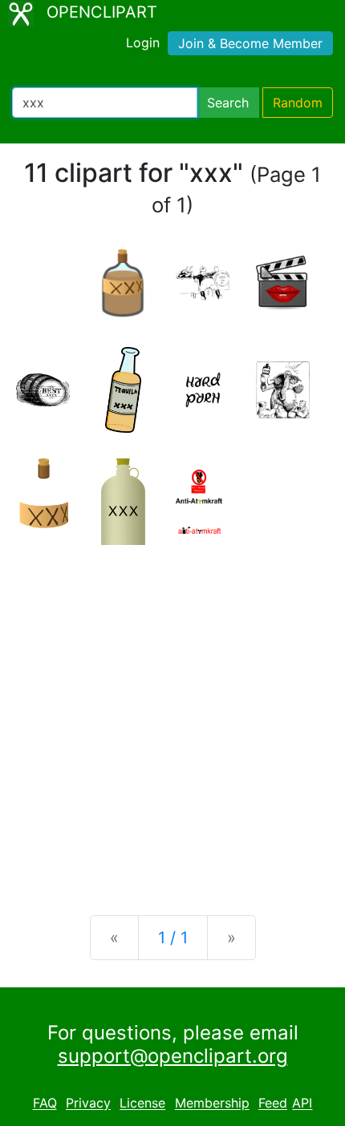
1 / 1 (173, 937)
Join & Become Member (250, 43)
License (142, 1104)
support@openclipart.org (173, 1055)
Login (143, 42)
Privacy (88, 1104)
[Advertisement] (172, 717)
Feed (272, 1104)
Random (298, 103)
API (302, 1104)
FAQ (45, 1104)
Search (228, 103)
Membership (212, 1104)
